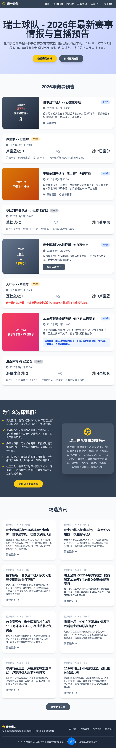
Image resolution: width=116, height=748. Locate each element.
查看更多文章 (58, 706)
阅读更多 (11, 554)
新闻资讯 (82, 4)
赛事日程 (58, 4)
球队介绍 (95, 4)
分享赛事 (67, 194)
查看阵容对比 (54, 267)
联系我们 (109, 728)
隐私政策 (85, 728)
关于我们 (109, 4)
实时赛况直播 (71, 58)
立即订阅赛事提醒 (28, 484)
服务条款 (97, 728)
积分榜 (70, 4)
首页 (47, 4)
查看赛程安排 (44, 58)
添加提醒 (51, 123)
